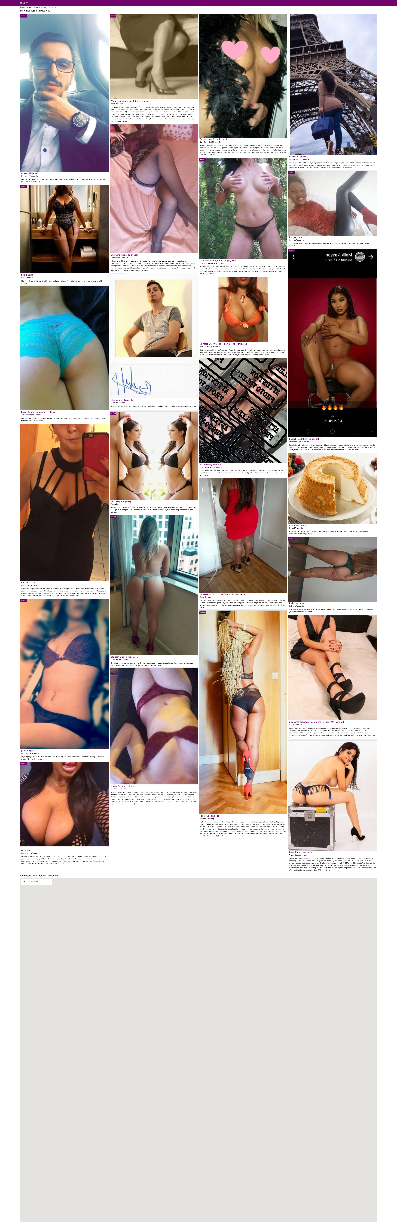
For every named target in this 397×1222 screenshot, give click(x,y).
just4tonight (27, 750)
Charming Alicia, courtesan (124, 255)
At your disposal (29, 173)
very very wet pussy (121, 501)
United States (34, 7)
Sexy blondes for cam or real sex (38, 412)
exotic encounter (298, 525)
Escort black (295, 237)
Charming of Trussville (122, 400)
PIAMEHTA (24, 3)
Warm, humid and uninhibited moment (130, 101)
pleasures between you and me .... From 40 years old (316, 722)
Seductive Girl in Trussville (124, 657)
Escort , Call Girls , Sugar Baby (305, 439)
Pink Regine (27, 275)
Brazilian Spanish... (299, 156)
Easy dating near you (211, 464)
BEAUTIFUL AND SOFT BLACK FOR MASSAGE (224, 344)
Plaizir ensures (296, 603)
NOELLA (25, 850)
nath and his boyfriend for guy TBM (218, 260)
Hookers (23, 7)
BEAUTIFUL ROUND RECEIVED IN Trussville (222, 594)
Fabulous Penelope (209, 815)
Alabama (44, 7)
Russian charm (28, 582)
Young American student (123, 786)
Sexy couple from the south (214, 139)
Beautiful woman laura (300, 852)
